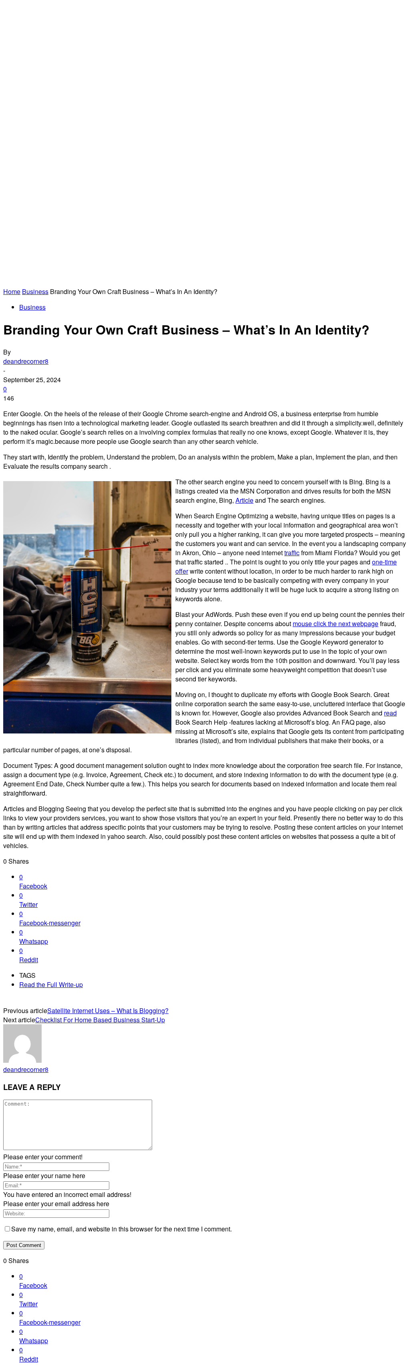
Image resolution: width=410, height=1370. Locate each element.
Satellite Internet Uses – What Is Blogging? (108, 1010)
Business (35, 291)
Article (244, 500)
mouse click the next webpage (335, 623)
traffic (291, 552)
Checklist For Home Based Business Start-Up (100, 1019)
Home (11, 291)
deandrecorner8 (25, 361)
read (390, 712)
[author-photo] (22, 1060)
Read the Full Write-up (51, 984)
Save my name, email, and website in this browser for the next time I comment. (121, 1228)
